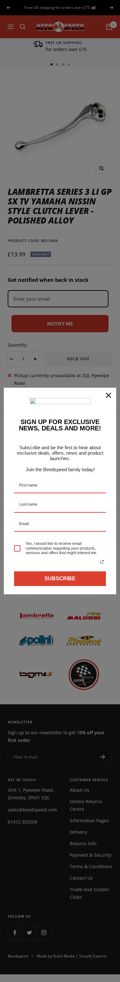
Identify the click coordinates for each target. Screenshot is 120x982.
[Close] (108, 395)
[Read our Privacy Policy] (102, 562)
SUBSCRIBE (60, 578)
